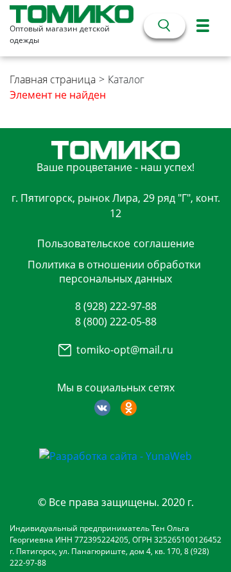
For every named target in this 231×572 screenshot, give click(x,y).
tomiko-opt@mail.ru (124, 350)
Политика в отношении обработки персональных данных (114, 271)
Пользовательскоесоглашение (115, 243)
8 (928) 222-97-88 (116, 306)
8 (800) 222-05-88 (116, 322)
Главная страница (53, 79)
